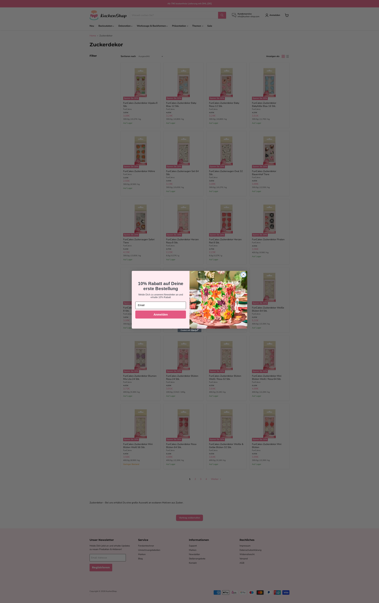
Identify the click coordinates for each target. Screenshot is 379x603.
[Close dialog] (243, 274)
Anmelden (161, 314)
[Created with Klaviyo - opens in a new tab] (189, 330)
